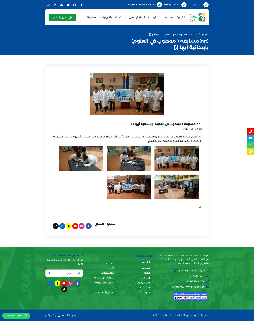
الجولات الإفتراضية (104, 277)
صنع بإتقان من (69, 315)
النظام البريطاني (141, 287)
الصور (147, 272)
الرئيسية (181, 17)
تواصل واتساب (14, 315)
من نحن (169, 17)
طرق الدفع (144, 292)
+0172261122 (195, 4)
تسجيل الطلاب (60, 17)
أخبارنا (111, 267)
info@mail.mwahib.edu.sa (141, 4)
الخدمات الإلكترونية (112, 17)
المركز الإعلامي (137, 17)
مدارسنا (155, 17)
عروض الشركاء (106, 292)
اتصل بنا (92, 17)
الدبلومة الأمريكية (104, 282)
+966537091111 (172, 4)
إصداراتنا (145, 277)
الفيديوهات (107, 272)
